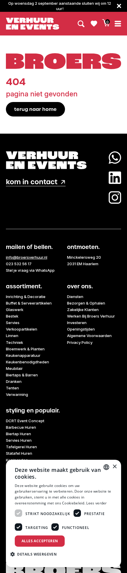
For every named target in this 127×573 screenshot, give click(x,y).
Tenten (12, 388)
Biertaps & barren (22, 375)
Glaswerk (14, 309)
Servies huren (19, 440)
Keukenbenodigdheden (27, 362)
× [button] (114, 466)
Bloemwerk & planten (25, 349)
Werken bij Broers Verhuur (91, 316)
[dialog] (63, 513)
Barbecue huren (21, 427)
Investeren (77, 322)
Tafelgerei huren (21, 446)
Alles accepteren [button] (40, 540)
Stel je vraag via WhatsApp (30, 270)
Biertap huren (18, 433)
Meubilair (14, 368)
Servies (12, 322)
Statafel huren (19, 453)
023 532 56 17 (19, 263)
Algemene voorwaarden (89, 335)
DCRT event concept (25, 420)
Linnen (12, 335)
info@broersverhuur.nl (26, 257)
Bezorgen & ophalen (86, 303)
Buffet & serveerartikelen (29, 303)
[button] (36, 554)
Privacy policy (79, 342)
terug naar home (35, 109)
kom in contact (32, 182)
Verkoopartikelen (21, 329)
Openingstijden (81, 329)
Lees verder (96, 503)
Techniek (14, 342)
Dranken (14, 381)
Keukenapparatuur (23, 355)
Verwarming (17, 394)
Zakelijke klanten (83, 309)
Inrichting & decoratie (25, 296)
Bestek (12, 316)
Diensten (75, 296)
